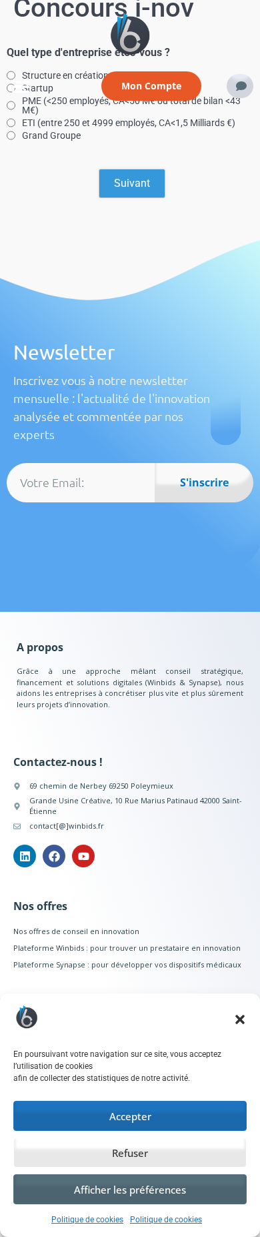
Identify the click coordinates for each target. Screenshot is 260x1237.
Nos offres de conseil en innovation (76, 931)
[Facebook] (54, 856)
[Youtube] (83, 856)
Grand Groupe (51, 135)
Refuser (130, 1153)
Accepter (130, 1116)
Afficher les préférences (130, 1189)
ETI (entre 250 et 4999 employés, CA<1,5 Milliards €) (128, 122)
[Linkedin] (24, 856)
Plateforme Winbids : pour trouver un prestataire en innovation (127, 948)
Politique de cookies (87, 1219)
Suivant (132, 183)
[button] (240, 1019)
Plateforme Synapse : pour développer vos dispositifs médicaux (127, 964)
